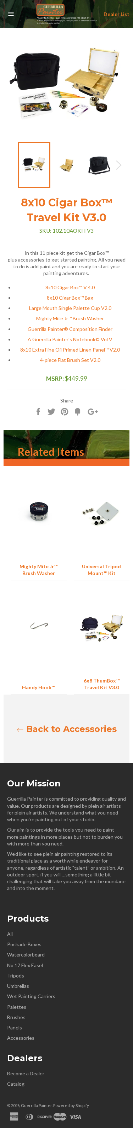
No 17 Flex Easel (25, 965)
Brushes (16, 1017)
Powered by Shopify (71, 1105)
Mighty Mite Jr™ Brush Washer (70, 318)
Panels (14, 1027)
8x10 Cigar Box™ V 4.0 (70, 287)
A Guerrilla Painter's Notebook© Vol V (70, 339)
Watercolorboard (26, 955)
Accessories (20, 1038)
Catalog (15, 1084)
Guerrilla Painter (36, 1105)
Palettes (16, 1007)
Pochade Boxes (24, 944)
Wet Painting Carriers (31, 996)
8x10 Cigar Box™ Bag (70, 298)
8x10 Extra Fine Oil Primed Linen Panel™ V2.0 (70, 350)
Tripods (15, 975)
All (10, 934)
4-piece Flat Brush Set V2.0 (70, 360)
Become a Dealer (25, 1073)
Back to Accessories (70, 729)
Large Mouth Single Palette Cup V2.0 (70, 308)
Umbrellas (18, 986)
